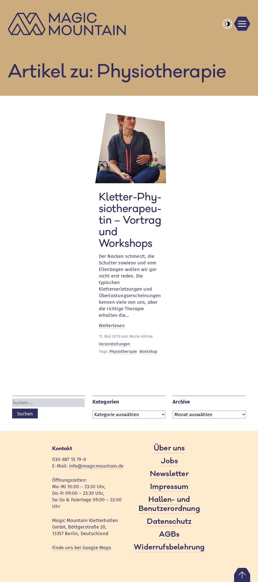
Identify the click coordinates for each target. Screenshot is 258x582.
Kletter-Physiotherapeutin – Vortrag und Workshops (130, 220)
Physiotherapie (123, 351)
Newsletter (169, 474)
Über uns (169, 448)
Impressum (169, 487)
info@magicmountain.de (96, 466)
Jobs (169, 461)
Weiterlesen (112, 326)
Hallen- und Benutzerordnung (169, 504)
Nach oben (242, 575)
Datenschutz (169, 521)
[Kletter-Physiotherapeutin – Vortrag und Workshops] (129, 182)
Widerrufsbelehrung (169, 547)
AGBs (169, 534)
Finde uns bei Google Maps (81, 547)
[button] (227, 24)
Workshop (148, 351)
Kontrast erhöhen (227, 28)
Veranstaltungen (114, 344)
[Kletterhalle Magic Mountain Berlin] (129, 24)
